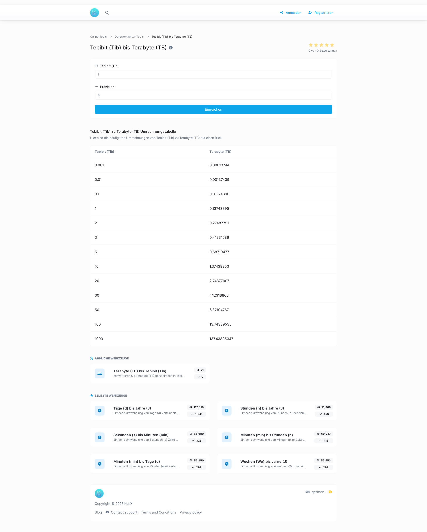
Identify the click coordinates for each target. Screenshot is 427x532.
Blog (98, 512)
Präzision (107, 87)
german (317, 492)
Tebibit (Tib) (109, 66)
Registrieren (323, 12)
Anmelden (293, 12)
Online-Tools (98, 36)
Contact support (123, 512)
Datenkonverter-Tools (129, 36)
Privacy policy (191, 512)
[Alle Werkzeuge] (107, 12)
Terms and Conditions (158, 512)
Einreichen (213, 109)
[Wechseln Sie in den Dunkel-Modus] (330, 492)
